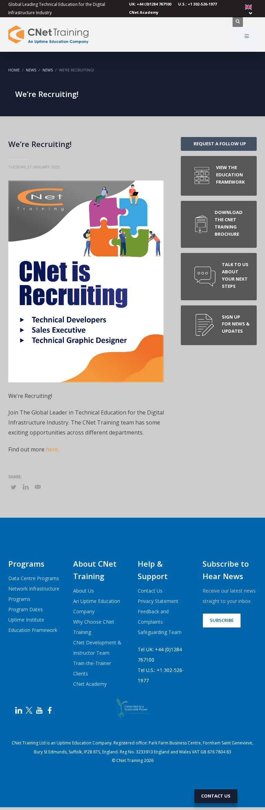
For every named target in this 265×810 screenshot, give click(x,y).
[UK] (250, 9)
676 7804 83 (219, 752)
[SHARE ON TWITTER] (13, 487)
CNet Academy (143, 12)
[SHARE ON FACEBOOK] (25, 486)
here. (52, 449)
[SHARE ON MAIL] (37, 486)
